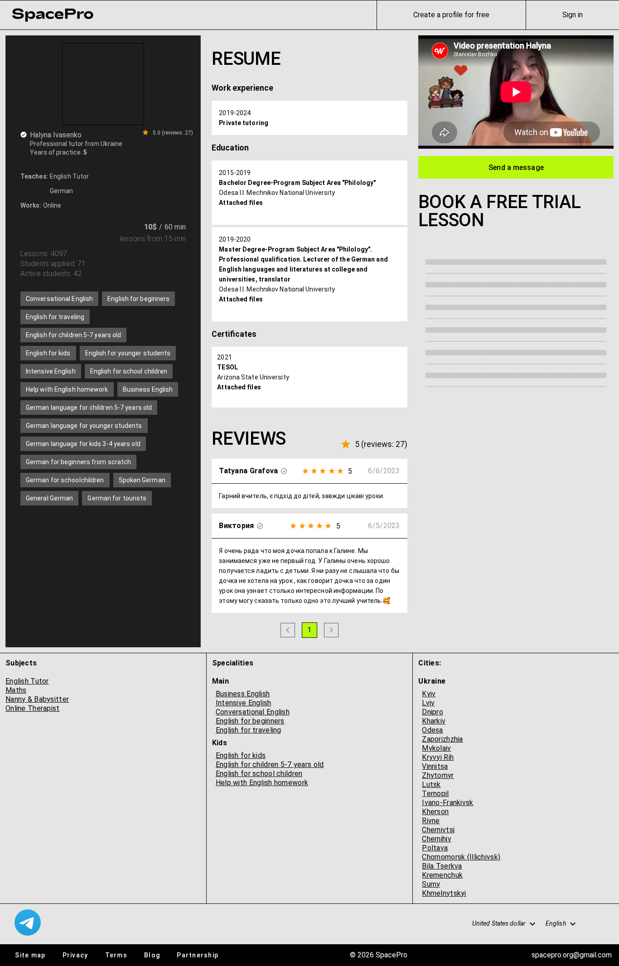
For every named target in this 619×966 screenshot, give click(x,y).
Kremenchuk (442, 875)
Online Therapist (32, 708)
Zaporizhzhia (442, 739)
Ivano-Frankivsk (447, 802)
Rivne (431, 820)
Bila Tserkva (442, 866)
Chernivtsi (438, 829)
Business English (243, 693)
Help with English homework (262, 782)
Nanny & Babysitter (37, 699)
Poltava (435, 848)
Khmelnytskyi (444, 893)
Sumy (431, 884)
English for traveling (248, 730)
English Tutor (27, 681)
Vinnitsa (435, 766)
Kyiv (428, 693)
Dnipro (432, 712)
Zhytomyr (438, 775)
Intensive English (243, 703)
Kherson (435, 811)
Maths (15, 690)
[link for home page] (52, 14)
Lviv (428, 703)
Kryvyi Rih (438, 757)
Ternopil (435, 793)
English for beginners (250, 721)
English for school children (259, 773)
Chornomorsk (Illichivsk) (461, 857)
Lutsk (431, 784)
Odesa (432, 730)
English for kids (241, 755)
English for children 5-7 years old (270, 764)
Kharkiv (433, 721)
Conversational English (253, 712)
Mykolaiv (436, 748)
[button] (499, 924)
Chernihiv (436, 839)
